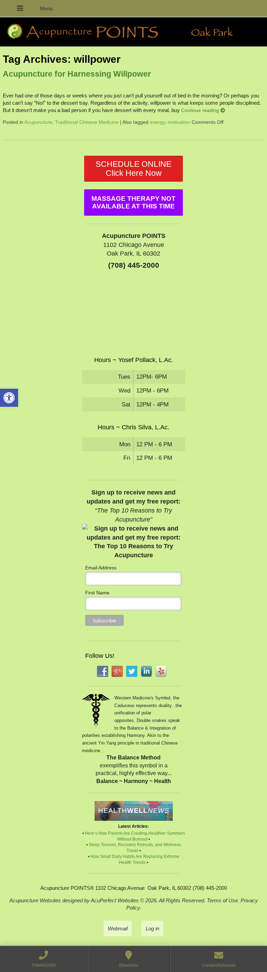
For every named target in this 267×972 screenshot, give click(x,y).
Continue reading (200, 110)
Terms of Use (222, 900)
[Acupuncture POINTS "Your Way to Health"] (133, 31)
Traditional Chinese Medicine (87, 122)
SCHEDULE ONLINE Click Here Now (133, 169)
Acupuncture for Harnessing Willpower (77, 74)
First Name (97, 592)
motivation (179, 122)
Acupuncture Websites (35, 900)
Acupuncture (38, 122)
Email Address (100, 567)
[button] (9, 398)
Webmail (118, 928)
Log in (152, 928)
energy (157, 122)
